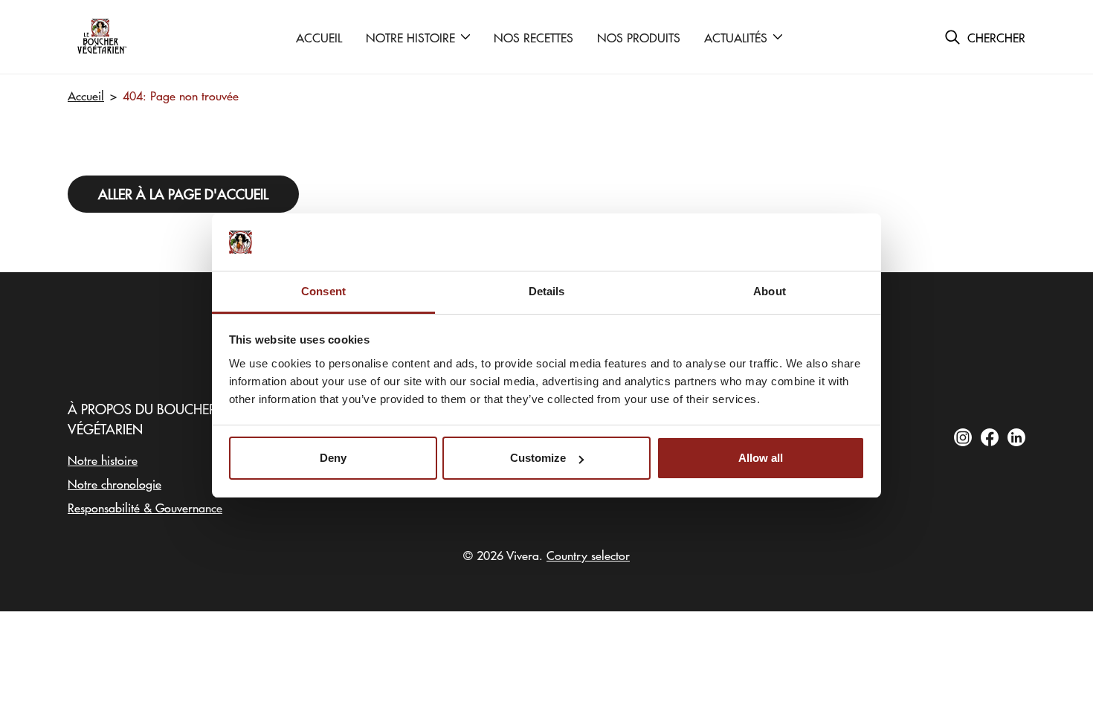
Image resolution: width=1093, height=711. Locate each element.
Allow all (760, 457)
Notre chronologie (114, 483)
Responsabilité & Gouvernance (145, 507)
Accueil (86, 95)
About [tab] (769, 291)
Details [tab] (547, 291)
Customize (538, 457)
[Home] (101, 37)
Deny (333, 457)
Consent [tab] (323, 291)
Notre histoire (103, 459)
